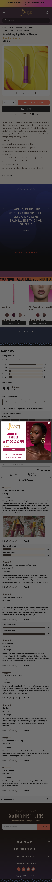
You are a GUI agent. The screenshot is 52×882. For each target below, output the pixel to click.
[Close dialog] (49, 423)
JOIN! (13, 450)
